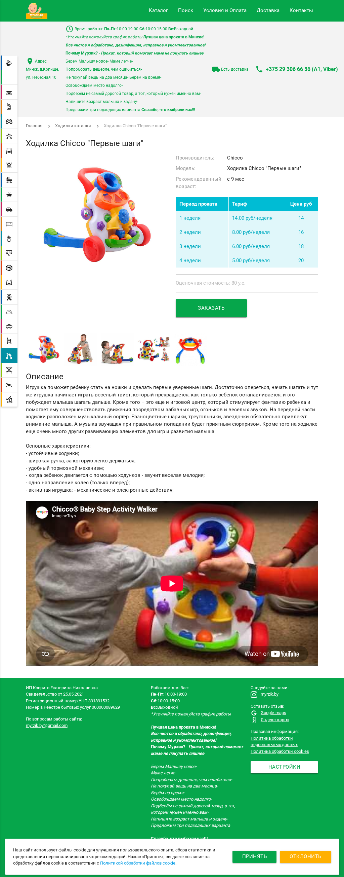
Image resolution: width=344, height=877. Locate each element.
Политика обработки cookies (280, 751)
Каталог (158, 10)
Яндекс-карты (275, 719)
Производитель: (195, 158)
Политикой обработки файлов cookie (137, 863)
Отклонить (305, 857)
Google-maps (273, 712)
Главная (34, 125)
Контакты (301, 10)
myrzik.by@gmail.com (47, 725)
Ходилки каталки (73, 125)
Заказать (211, 308)
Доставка (268, 10)
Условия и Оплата (225, 10)
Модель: (186, 168)
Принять (254, 857)
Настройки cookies (284, 768)
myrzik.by (269, 694)
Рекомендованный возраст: (198, 182)
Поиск (185, 10)
